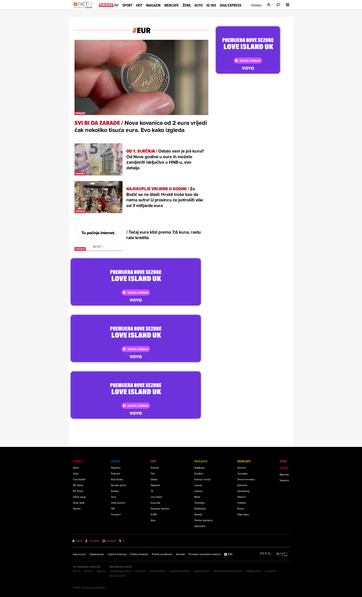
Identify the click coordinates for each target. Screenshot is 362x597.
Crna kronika (79, 479)
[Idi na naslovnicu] (84, 8)
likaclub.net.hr (118, 576)
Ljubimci (198, 491)
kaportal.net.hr (158, 571)
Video (284, 468)
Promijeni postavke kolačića (205, 554)
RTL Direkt (78, 491)
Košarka (115, 491)
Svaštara (241, 502)
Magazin (153, 5)
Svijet (76, 473)
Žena (187, 5)
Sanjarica (284, 480)
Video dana (243, 514)
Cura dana (242, 473)
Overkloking (243, 491)
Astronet (241, 467)
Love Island (156, 497)
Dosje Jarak (78, 502)
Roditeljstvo (200, 508)
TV (152, 491)
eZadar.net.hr (254, 571)
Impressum (79, 554)
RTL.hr (77, 571)
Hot (139, 5)
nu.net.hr (270, 571)
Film (153, 473)
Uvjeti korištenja (117, 554)
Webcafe (171, 5)
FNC (113, 508)
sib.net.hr (140, 571)
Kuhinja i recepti (202, 479)
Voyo (153, 520)
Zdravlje (198, 514)
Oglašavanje (97, 554)
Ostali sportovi (118, 502)
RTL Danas (78, 485)
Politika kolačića (139, 554)
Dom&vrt (198, 473)
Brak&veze (199, 467)
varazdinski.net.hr (180, 571)
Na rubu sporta (118, 485)
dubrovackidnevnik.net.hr (228, 571)
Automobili (199, 526)
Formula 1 (115, 514)
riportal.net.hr (201, 571)
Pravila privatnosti (162, 554)
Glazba (154, 479)
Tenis (113, 497)
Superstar (155, 502)
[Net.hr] (282, 554)
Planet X (241, 497)
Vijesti (76, 467)
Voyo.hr (101, 571)
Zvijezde (155, 467)
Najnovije (284, 474)
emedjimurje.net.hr (120, 571)
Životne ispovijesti (203, 520)
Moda (197, 497)
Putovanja (199, 502)
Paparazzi (155, 485)
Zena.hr (88, 571)
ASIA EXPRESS (230, 5)
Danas (78, 461)
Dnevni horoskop (246, 479)
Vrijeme (77, 508)
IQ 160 (211, 5)
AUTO (198, 5)
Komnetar (242, 485)
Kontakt (180, 554)
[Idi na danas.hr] (109, 5)
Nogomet (115, 467)
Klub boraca (117, 479)
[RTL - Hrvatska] (266, 554)
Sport (127, 5)
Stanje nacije (79, 497)
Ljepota (198, 485)
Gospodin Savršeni (160, 508)
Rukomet (115, 473)
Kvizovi (240, 508)
